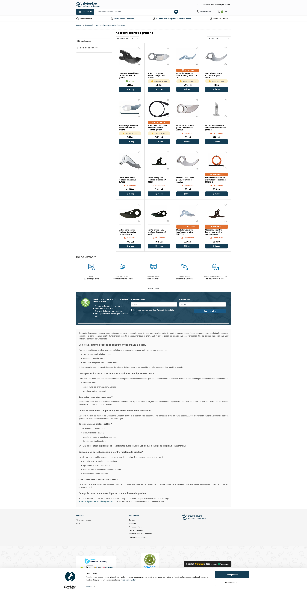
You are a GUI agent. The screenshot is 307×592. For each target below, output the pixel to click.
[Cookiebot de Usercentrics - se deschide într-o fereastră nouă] (70, 587)
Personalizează (231, 582)
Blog (198, 5)
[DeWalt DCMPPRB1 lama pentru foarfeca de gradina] (130, 56)
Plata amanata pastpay (138, 537)
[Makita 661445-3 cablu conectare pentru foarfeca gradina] (159, 109)
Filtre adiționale (84, 41)
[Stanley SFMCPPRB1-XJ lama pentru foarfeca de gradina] (216, 109)
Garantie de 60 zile (163, 19)
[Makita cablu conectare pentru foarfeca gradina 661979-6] (216, 161)
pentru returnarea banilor (181, 19)
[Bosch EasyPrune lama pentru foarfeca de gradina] (130, 109)
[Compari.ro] (150, 568)
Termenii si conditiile (165, 310)
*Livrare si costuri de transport (140, 534)
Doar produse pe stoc (89, 48)
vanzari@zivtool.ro (222, 5)
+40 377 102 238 (207, 5)
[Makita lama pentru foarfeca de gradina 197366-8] (187, 213)
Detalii (89, 586)
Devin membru (210, 311)
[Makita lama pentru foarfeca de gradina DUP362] (130, 161)
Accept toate (232, 575)
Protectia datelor (135, 527)
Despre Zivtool (153, 288)
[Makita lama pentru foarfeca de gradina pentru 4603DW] (130, 213)
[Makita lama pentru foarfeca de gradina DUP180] (159, 56)
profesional (129, 19)
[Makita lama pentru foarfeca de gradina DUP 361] (187, 56)
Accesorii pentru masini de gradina (96, 501)
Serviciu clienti (119, 19)
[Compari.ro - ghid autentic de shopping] (150, 560)
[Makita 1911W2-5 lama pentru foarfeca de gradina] (187, 109)
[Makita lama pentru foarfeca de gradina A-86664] (159, 161)
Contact (132, 520)
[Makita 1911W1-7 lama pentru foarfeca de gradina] (187, 161)
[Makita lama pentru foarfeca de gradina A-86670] (159, 213)
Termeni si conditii (136, 530)
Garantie (132, 524)
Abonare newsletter (84, 520)
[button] (130, 89)
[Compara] (139, 64)
